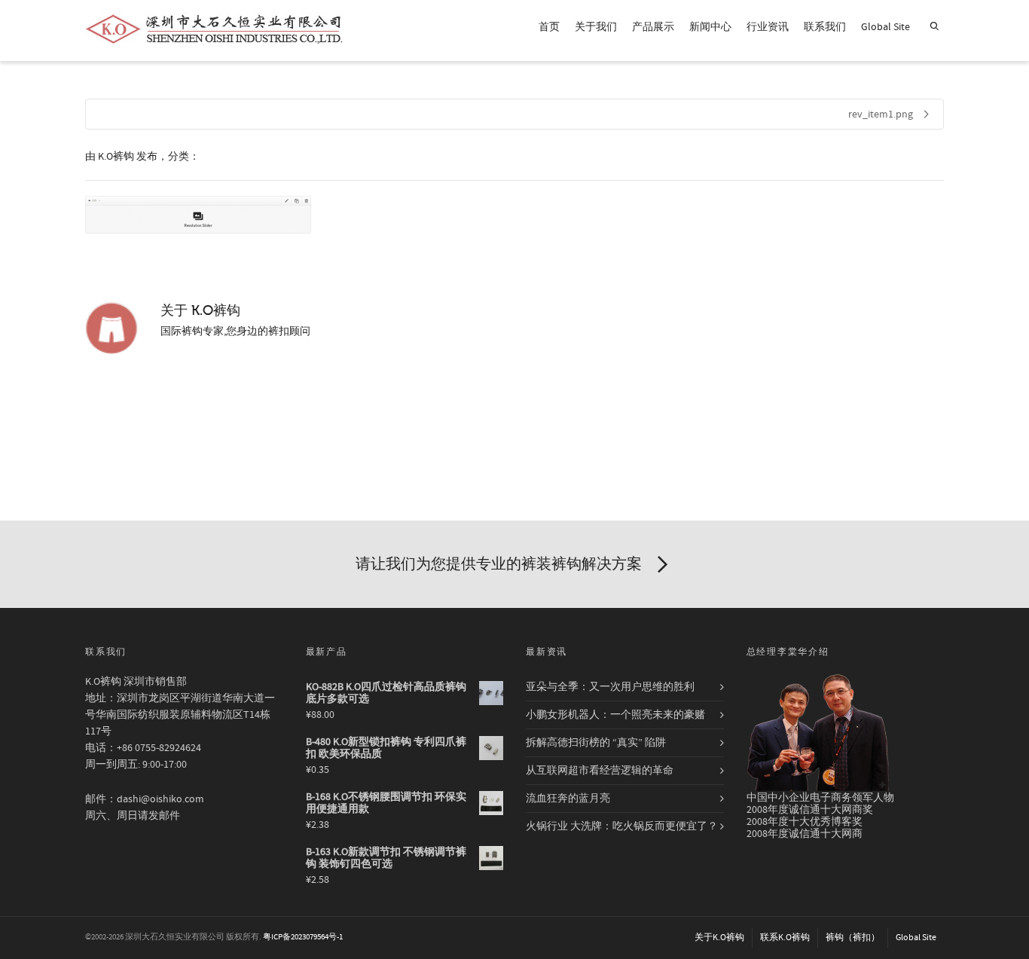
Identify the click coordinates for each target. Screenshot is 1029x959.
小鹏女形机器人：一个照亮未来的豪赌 (615, 715)
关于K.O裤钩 (719, 937)
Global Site (885, 27)
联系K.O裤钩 (785, 937)
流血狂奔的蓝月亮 (568, 798)
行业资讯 (768, 27)
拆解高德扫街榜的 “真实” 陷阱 (596, 743)
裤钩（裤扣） (853, 937)
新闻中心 (710, 27)
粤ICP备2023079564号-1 (303, 937)
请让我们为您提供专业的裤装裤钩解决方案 (499, 564)
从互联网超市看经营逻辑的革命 (599, 770)
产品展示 (653, 27)
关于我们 (596, 27)
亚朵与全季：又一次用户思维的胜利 (610, 687)
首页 (549, 27)
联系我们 (825, 27)
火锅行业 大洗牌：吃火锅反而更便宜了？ (622, 826)
